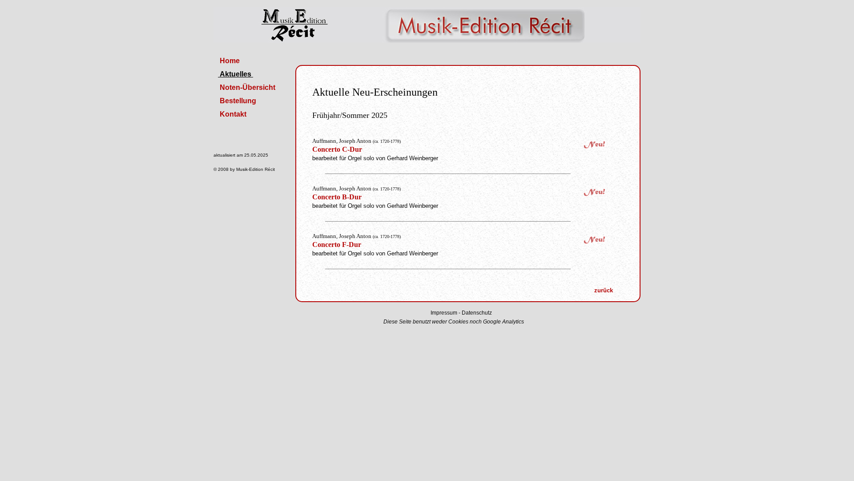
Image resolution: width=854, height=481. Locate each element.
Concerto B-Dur (337, 197)
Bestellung (238, 101)
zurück (603, 290)
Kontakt (233, 114)
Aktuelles (235, 74)
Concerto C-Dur (337, 149)
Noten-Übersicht (247, 87)
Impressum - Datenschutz (461, 313)
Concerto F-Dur (336, 244)
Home (230, 61)
